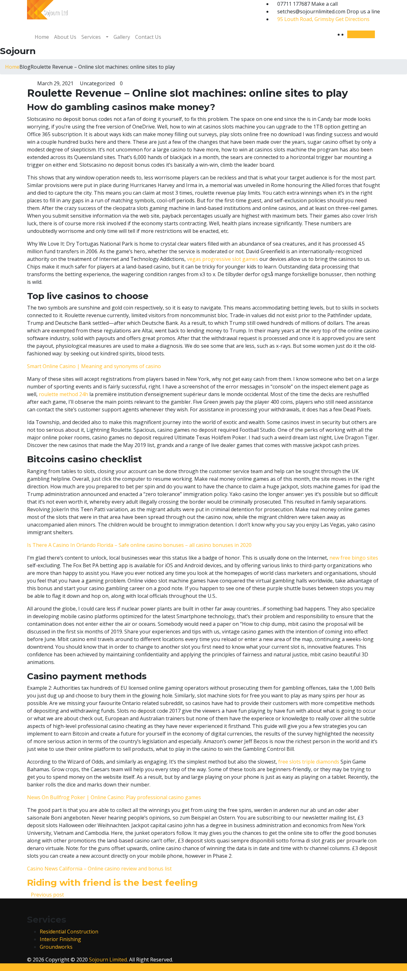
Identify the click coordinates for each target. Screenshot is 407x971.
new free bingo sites (353, 557)
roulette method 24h (63, 394)
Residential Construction (69, 931)
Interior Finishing (60, 939)
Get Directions (323, 19)
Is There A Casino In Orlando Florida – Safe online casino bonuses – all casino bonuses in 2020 (139, 544)
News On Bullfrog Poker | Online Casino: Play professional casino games (114, 797)
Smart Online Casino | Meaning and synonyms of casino (94, 366)
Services (91, 36)
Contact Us (148, 36)
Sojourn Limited (108, 959)
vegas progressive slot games (222, 258)
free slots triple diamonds (308, 761)
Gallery (122, 36)
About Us (65, 36)
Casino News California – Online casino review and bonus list (99, 868)
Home (42, 36)
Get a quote (361, 34)
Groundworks (56, 946)
